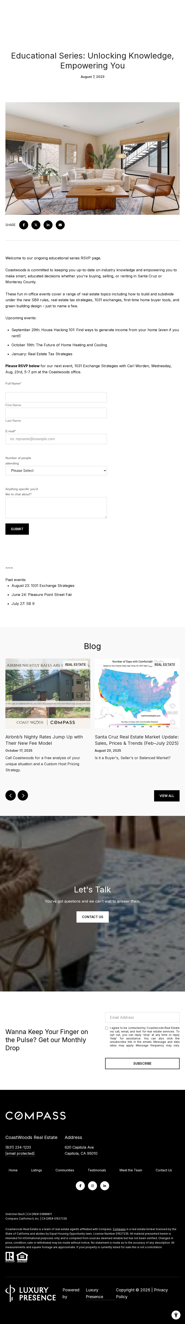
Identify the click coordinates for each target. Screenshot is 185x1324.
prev (10, 795)
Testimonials (97, 1170)
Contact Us (164, 1170)
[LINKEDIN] (104, 1185)
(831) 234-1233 (18, 1147)
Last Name (13, 420)
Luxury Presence (94, 1293)
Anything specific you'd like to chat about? (21, 491)
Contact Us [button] (92, 917)
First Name (14, 405)
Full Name (13, 383)
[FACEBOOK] (80, 1185)
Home (13, 1170)
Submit (17, 529)
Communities (65, 1170)
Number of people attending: (18, 460)
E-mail (10, 431)
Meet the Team (131, 1170)
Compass (119, 1229)
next (23, 795)
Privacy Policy (119, 1049)
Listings (36, 1170)
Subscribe (142, 1063)
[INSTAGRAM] (92, 1185)
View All (167, 796)
